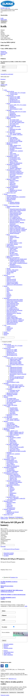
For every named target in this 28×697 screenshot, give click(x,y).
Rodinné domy (13, 236)
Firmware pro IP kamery (12, 282)
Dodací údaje (4, 19)
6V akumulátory (13, 165)
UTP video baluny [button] (11, 132)
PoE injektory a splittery (15, 437)
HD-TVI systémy (14, 251)
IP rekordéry (12, 113)
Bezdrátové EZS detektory (16, 482)
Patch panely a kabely (15, 449)
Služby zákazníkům (11, 198)
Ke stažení (6, 555)
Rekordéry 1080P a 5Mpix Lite (17, 386)
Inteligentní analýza (14, 225)
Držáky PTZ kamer (14, 434)
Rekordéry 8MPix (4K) (15, 387)
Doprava (6, 646)
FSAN (8, 288)
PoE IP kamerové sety (15, 100)
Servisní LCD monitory (12, 142)
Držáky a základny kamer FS (16, 433)
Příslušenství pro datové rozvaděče (18, 451)
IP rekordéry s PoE (14, 391)
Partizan (8, 296)
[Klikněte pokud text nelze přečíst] (20, 634)
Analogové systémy (14, 255)
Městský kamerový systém (16, 242)
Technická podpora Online (13, 206)
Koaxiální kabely (14, 407)
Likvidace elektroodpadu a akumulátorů (16, 196)
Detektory (12, 490)
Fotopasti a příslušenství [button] (12, 187)
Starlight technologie (14, 233)
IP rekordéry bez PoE (15, 390)
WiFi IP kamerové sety (15, 102)
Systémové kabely (14, 409)
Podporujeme (10, 328)
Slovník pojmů (10, 272)
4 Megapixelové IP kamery (16, 368)
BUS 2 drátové (13, 160)
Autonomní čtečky (14, 186)
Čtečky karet (13, 183)
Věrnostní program (11, 199)
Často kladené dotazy (9, 652)
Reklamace (6, 645)
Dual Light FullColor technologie (17, 219)
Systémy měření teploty (15, 226)
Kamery (5, 356)
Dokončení (3, 22)
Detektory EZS (13, 478)
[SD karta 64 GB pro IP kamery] (11, 549)
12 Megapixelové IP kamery (16, 372)
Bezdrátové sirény (14, 483)
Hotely (11, 238)
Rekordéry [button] (9, 110)
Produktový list (14, 577)
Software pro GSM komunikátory (14, 284)
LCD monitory (13, 137)
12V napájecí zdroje (14, 119)
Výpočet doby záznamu (12, 244)
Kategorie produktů (7, 341)
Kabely (11, 127)
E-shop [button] (5, 90)
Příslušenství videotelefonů (16, 163)
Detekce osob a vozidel (15, 211)
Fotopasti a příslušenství (9, 509)
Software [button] (6, 275)
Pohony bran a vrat (11, 192)
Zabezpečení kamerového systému (18, 209)
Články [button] (8, 207)
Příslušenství (12, 184)
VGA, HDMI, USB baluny (16, 134)
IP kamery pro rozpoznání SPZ (17, 376)
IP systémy (12, 252)
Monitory (6, 421)
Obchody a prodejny (14, 237)
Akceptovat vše (4, 692)
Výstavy (9, 330)
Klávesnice (12, 489)
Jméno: (3, 66)
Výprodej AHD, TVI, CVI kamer (17, 92)
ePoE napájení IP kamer (15, 232)
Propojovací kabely (14, 410)
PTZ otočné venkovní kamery (17, 364)
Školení (8, 274)
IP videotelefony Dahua (15, 159)
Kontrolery (12, 182)
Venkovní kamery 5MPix (15, 361)
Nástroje (9, 278)
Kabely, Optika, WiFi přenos (10, 405)
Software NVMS (11, 276)
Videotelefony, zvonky (9, 459)
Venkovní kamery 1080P (15, 359)
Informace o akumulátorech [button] (13, 257)
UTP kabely (12, 412)
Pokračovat (3, 51)
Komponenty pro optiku (15, 129)
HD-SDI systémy (14, 253)
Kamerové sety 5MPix (15, 98)
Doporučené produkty (9, 553)
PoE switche (12, 440)
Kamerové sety (7, 348)
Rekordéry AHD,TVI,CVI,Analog (18, 111)
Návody (8, 268)
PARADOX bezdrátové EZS (16, 172)
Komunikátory (13, 493)
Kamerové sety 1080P (15, 96)
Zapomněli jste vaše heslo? (7, 74)
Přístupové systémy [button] (11, 179)
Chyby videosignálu (11, 271)
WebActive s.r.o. (12, 678)
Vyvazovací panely (14, 448)
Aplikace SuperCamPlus (12, 283)
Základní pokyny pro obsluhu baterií (18, 259)
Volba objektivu (10, 245)
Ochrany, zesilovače (14, 155)
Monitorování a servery (12, 393)
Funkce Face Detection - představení (18, 229)
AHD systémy (13, 249)
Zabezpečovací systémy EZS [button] (13, 169)
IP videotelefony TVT (15, 157)
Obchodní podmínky (11, 195)
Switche (11, 439)
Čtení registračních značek (16, 213)
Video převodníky (14, 138)
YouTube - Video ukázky (12, 269)
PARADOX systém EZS (15, 171)
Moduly (11, 494)
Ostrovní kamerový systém (16, 109)
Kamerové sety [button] (10, 95)
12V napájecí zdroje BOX (16, 121)
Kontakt (5, 332)
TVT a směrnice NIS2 (15, 217)
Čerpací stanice (13, 241)
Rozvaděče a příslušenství (16, 148)
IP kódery (12, 379)
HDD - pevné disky (11, 117)
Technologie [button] (6, 298)
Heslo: (3, 67)
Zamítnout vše (12, 692)
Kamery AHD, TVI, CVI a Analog (18, 104)
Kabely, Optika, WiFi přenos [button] (13, 126)
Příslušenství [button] (9, 144)
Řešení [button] (8, 234)
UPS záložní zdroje (14, 123)
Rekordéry (6, 383)
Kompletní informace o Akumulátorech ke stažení (16, 266)
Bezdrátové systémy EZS (16, 176)
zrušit (26, 606)
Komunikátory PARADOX (16, 173)
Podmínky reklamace (14, 202)
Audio (11, 152)
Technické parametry (8, 554)
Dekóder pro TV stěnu (15, 140)
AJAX (8, 292)
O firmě (8, 326)
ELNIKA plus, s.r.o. (5, 8)
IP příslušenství (13, 146)
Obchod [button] (5, 194)
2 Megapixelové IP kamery (16, 367)
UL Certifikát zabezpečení (16, 218)
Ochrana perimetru (14, 215)
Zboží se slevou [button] (10, 91)
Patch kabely (13, 413)
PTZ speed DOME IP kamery (17, 378)
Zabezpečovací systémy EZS (10, 472)
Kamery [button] (8, 103)
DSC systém (12, 175)
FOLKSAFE (10, 290)
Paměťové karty (13, 191)
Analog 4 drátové (14, 161)
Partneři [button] (5, 286)
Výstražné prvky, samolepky (16, 150)
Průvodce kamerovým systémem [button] (14, 246)
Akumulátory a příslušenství (10, 467)
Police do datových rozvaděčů (17, 447)
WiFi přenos (12, 130)
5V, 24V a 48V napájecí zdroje (17, 122)
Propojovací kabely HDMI (16, 141)
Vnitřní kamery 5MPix (15, 360)
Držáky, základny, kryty (15, 145)
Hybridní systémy (14, 248)
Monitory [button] (9, 136)
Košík (2, 18)
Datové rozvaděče (14, 445)
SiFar (8, 291)
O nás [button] (5, 325)
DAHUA (9, 294)
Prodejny (6, 650)
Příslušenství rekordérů (15, 115)
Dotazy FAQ (10, 256)
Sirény (11, 491)
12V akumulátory (14, 167)
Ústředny (12, 487)
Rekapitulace (4, 21)
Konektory (12, 149)
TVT (8, 287)
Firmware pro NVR (11, 280)
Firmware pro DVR (11, 279)
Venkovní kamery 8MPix (15, 363)
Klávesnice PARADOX (15, 476)
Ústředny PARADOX (15, 475)
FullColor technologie (15, 221)
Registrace (3, 79)
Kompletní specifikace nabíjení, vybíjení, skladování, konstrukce (17, 261)
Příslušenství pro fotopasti (16, 190)
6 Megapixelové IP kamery (16, 370)
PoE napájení (13, 125)
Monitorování (13, 114)
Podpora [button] (6, 205)
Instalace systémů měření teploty (17, 228)
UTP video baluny (8, 417)
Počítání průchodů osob (15, 214)
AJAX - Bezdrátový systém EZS (17, 498)
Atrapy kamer (13, 153)
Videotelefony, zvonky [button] (12, 156)
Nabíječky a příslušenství (15, 168)
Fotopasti (12, 188)
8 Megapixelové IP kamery (16, 371)
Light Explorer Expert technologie (18, 210)
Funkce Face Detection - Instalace (18, 230)
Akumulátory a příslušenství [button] (13, 164)
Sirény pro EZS (13, 479)
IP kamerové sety (14, 99)
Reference (9, 329)
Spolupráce (6, 333)
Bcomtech (9, 295)
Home (2, 517)
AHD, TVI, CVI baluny (15, 133)
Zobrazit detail (20, 692)
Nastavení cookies (5, 695)
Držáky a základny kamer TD (17, 432)
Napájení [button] (9, 118)
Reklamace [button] (9, 200)
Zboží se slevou (7, 344)
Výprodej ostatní (13, 94)
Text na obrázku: (6, 632)
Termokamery (13, 107)
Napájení (6, 397)
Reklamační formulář (14, 203)
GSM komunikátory (14, 177)
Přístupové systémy (14, 180)
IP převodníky (13, 441)
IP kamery (12, 106)
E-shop (6, 517)
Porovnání (3, 54)
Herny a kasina (13, 240)
